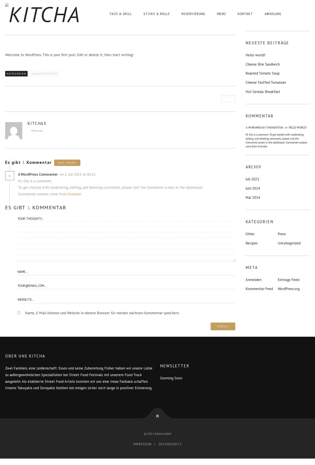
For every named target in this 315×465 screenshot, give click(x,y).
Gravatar (74, 194)
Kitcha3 (36, 123)
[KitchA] (46, 14)
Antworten (105, 174)
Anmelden (253, 279)
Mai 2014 (253, 197)
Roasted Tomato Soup (263, 73)
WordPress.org (289, 288)
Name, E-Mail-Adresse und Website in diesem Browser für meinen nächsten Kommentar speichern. (102, 313)
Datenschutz (170, 444)
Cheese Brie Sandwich (263, 64)
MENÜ (221, 14)
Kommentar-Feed (259, 288)
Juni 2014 (253, 188)
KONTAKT (245, 14)
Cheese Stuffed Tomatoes (266, 82)
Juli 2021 (252, 179)
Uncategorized (45, 73)
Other (250, 234)
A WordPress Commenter (38, 174)
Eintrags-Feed (288, 279)
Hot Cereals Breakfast (263, 91)
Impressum (142, 444)
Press (282, 234)
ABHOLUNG (273, 14)
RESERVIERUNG (193, 14)
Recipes (252, 243)
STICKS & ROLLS (157, 14)
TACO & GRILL (120, 14)
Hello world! (255, 55)
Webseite (37, 131)
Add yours (67, 162)
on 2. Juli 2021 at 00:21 (78, 174)
